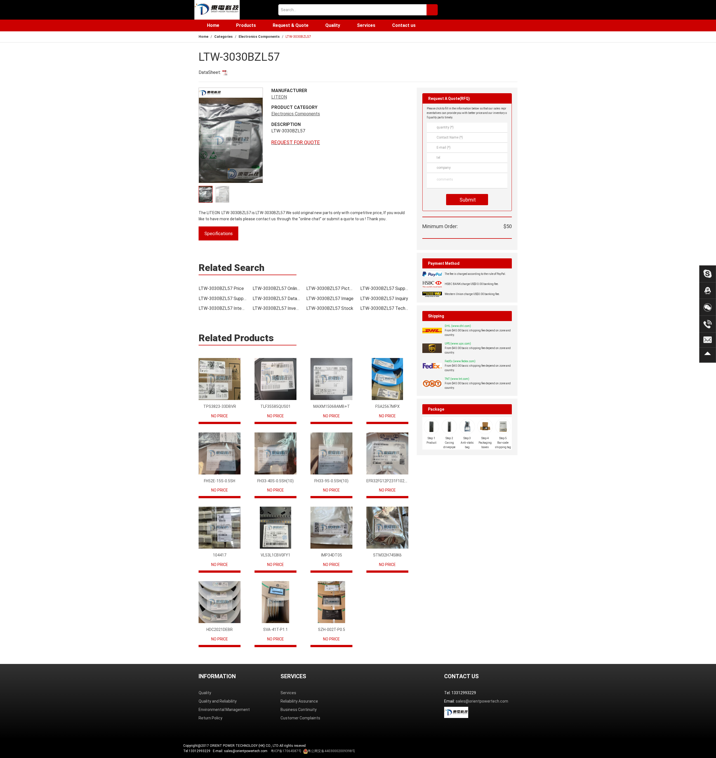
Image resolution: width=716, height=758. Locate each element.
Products (246, 25)
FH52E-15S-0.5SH (219, 481)
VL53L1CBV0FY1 (275, 555)
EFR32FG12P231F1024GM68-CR (394, 481)
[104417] (220, 528)
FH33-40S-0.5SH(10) (275, 481)
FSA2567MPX (387, 406)
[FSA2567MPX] (387, 379)
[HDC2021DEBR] (220, 602)
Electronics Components (259, 37)
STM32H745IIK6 (387, 555)
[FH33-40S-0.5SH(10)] (275, 453)
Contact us (404, 25)
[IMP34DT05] (331, 528)
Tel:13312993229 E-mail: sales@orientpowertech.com (269, 751)
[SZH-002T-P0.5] (331, 602)
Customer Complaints (300, 718)
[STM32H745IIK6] (387, 528)
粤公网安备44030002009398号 (331, 751)
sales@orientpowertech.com (482, 701)
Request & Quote (290, 25)
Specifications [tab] (218, 233)
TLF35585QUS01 (275, 406)
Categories (223, 37)
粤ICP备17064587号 (286, 751)
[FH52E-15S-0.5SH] (220, 453)
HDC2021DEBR (219, 629)
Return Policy (210, 718)
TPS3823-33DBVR (219, 406)
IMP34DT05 (331, 555)
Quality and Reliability (218, 701)
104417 (219, 555)
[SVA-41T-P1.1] (275, 602)
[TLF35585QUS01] (275, 379)
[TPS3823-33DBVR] (220, 379)
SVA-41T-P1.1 (275, 629)
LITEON (279, 97)
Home (213, 25)
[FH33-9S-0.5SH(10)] (331, 453)
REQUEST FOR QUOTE (295, 142)
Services (366, 25)
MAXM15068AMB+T (331, 406)
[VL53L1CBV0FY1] (275, 528)
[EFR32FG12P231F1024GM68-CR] (387, 453)
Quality (332, 25)
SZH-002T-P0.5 (331, 629)
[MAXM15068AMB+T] (331, 379)
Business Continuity (299, 709)
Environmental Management (224, 709)
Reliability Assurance (299, 701)
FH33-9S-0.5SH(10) (331, 481)
